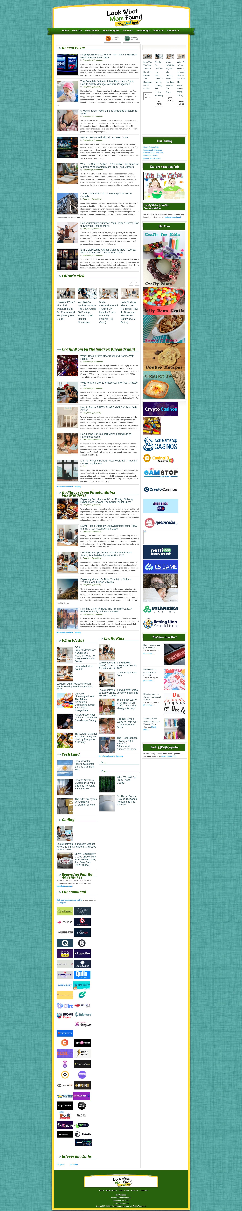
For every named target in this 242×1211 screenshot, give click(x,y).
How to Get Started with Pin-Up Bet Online (104, 137)
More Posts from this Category (69, 487)
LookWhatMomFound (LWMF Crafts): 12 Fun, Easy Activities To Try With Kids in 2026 (117, 665)
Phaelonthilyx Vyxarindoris (93, 60)
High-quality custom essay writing (69, 900)
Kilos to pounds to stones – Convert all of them (152, 697)
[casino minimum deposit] (160, 543)
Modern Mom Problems (152, 158)
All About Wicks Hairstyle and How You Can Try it (151, 721)
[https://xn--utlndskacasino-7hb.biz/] (160, 616)
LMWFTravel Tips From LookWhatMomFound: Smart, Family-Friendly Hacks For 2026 (106, 554)
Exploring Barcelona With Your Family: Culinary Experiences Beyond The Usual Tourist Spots (106, 500)
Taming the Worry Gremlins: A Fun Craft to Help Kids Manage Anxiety (127, 704)
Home (65, 30)
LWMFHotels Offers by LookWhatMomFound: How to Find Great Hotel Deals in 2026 (108, 527)
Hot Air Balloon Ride (151, 147)
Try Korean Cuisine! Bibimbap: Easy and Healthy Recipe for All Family (86, 738)
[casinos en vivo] (160, 588)
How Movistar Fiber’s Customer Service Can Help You (84, 765)
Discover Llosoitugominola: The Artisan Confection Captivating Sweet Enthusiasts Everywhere (85, 702)
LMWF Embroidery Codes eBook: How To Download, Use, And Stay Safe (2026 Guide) (85, 859)
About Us (158, 30)
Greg (85, 466)
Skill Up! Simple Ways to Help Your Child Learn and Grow (127, 723)
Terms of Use (124, 1190)
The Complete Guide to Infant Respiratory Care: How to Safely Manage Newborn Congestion (107, 82)
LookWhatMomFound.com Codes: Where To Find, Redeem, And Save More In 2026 (76, 847)
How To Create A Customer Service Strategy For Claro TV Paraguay (85, 784)
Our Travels (92, 30)
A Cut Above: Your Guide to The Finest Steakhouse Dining (86, 717)
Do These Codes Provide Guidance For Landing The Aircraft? (127, 800)
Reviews (128, 30)
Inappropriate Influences (152, 150)
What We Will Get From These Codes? (127, 780)
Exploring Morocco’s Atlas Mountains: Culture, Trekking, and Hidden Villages (106, 580)
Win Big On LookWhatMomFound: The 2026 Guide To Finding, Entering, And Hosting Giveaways (87, 312)
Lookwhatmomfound (121, 14)
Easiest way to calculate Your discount (149, 672)
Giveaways (143, 30)
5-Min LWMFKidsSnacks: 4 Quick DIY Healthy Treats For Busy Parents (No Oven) (108, 312)
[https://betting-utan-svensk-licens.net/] (160, 630)
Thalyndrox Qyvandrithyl (92, 87)
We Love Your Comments (153, 153)
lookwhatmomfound (168, 756)
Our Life (77, 30)
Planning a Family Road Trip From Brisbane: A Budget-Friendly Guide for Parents (106, 610)
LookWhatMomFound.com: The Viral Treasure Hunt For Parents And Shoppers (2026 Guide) (66, 310)
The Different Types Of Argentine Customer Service (86, 802)
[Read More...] (148, 653)
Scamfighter (61, 903)
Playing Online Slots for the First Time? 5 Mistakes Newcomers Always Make (108, 56)
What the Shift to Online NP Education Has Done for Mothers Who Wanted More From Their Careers (109, 165)
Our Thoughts (111, 30)
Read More (147, 96)
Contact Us (173, 30)
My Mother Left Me (150, 156)
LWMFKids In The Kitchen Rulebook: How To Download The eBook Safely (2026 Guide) (129, 312)
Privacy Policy (111, 1190)
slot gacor (61, 1165)
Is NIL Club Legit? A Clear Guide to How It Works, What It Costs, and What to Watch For (108, 251)
